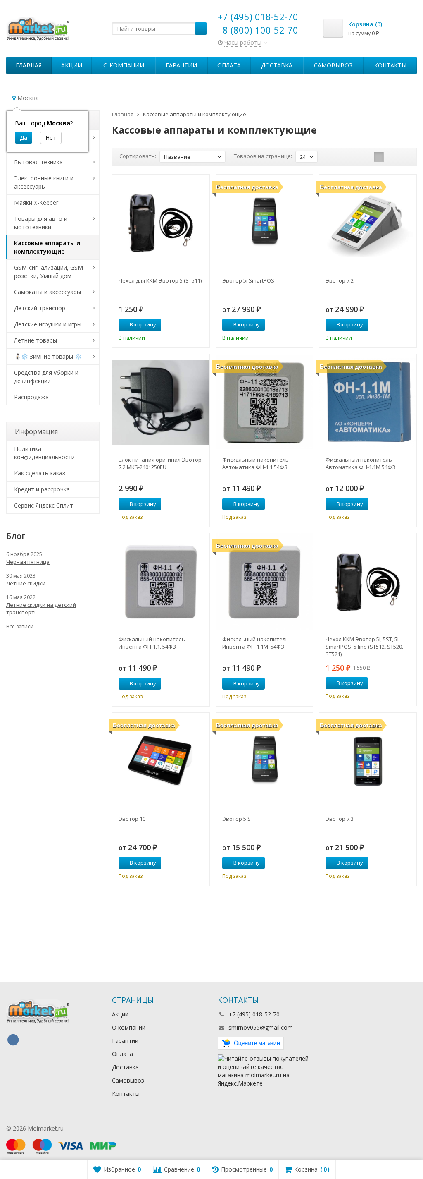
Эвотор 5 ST (238, 818)
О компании (123, 65)
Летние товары (35, 340)
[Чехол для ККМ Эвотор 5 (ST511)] (160, 223)
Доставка (276, 65)
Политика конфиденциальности (44, 453)
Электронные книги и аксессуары (44, 182)
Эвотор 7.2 (340, 280)
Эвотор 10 (132, 818)
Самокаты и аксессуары (47, 292)
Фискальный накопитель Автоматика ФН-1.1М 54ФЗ (360, 463)
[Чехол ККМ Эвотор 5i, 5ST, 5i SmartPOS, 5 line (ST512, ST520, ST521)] (367, 581)
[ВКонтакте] (12, 1040)
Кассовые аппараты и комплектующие (47, 247)
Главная (29, 65)
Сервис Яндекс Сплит (43, 505)
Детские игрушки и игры (47, 324)
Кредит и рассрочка (42, 489)
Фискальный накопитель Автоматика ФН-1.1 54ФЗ (255, 463)
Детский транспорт (41, 308)
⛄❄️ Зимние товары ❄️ (48, 356)
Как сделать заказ (39, 473)
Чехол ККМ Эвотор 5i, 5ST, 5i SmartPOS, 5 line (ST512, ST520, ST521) (364, 646)
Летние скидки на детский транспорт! (41, 608)
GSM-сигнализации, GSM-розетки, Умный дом (49, 272)
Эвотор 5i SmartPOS (248, 280)
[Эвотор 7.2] (367, 223)
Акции (71, 65)
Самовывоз (333, 65)
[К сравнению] (188, 324)
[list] (392, 157)
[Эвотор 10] (160, 761)
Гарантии (181, 65)
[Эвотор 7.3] (367, 761)
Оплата (229, 65)
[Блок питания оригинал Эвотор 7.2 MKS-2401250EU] (160, 402)
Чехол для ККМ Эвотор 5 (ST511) (160, 280)
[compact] (404, 157)
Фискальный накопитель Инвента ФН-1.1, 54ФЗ (152, 642)
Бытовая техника (38, 162)
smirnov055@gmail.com (260, 1027)
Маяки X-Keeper (36, 202)
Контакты (390, 65)
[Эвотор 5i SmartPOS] (264, 223)
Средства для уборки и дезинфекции (46, 377)
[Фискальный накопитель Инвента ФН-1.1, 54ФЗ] (160, 581)
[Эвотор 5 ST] (264, 761)
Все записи (19, 626)
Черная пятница (28, 562)
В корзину (143, 324)
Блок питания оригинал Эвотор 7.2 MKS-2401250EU (160, 463)
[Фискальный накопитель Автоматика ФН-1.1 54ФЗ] (264, 402)
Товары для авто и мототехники (40, 223)
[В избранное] (200, 324)
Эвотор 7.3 (340, 818)
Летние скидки (25, 583)
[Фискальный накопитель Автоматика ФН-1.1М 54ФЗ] (367, 402)
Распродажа (31, 397)
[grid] (379, 157)
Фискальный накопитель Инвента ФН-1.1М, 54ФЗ (255, 642)
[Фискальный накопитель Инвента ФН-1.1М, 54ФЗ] (264, 581)
